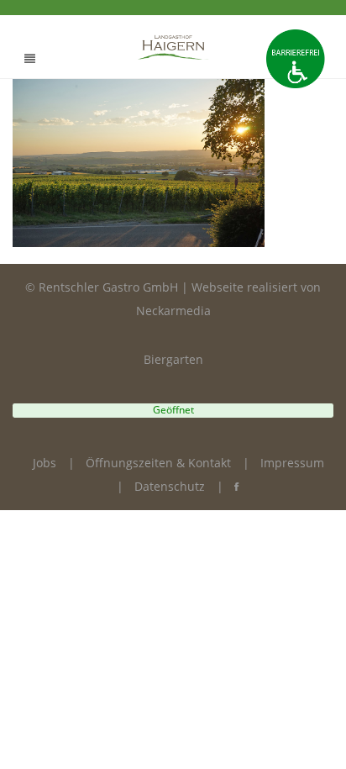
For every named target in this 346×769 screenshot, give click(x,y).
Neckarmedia (173, 311)
